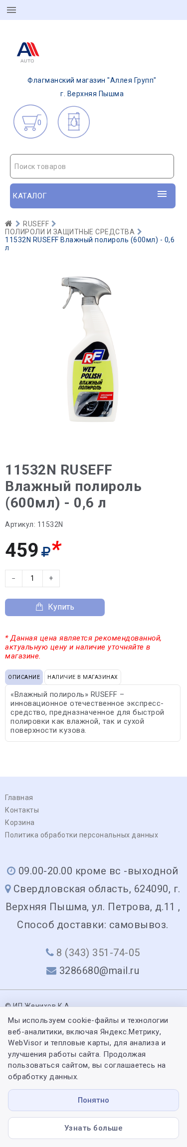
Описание (24, 677)
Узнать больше (93, 1128)
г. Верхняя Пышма (92, 87)
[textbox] (92, 166)
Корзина (20, 822)
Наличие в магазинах (82, 677)
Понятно (93, 1100)
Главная (19, 798)
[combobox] (92, 166)
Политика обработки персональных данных (81, 835)
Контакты (22, 810)
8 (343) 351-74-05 (98, 953)
